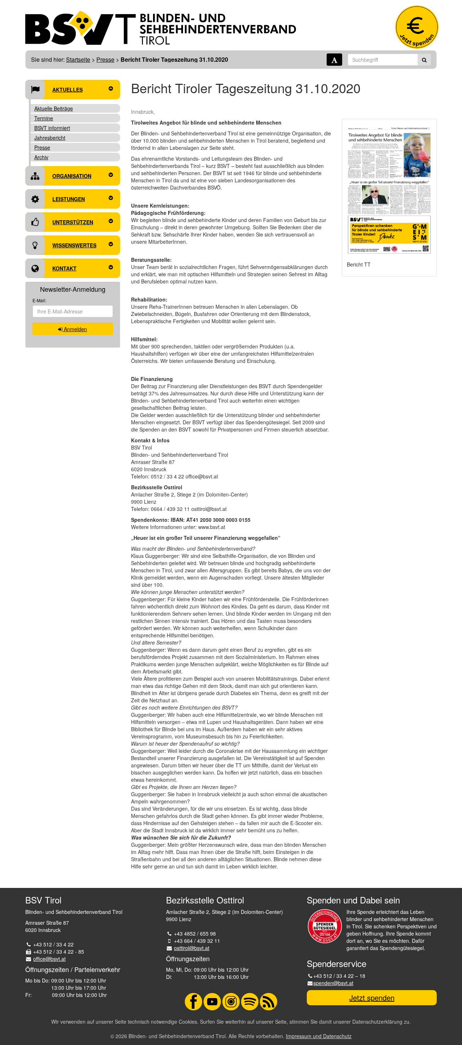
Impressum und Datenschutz (319, 1036)
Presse (105, 59)
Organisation (71, 175)
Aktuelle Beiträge (53, 108)
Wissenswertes (74, 245)
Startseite (78, 59)
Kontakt (64, 268)
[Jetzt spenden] (417, 27)
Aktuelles (67, 89)
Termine (43, 118)
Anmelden (74, 329)
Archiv (41, 157)
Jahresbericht (49, 137)
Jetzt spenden (372, 997)
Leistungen (68, 199)
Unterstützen (72, 222)
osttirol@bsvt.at (191, 947)
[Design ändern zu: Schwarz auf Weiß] (334, 59)
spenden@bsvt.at (333, 983)
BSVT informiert (52, 127)
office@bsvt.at (49, 958)
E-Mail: (39, 300)
